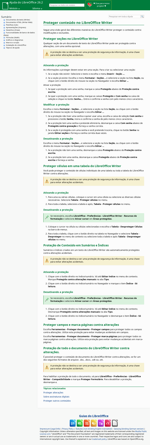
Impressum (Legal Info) (50, 428)
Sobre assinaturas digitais (56, 396)
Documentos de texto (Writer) (18, 19)
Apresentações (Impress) (16, 27)
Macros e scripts (12, 42)
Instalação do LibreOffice (16, 45)
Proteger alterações (53, 392)
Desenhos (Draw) (13, 30)
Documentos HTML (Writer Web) (19, 22)
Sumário (6, 16)
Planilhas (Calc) (12, 25)
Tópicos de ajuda (12, 47)
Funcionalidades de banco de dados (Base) (19, 33)
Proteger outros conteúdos (57, 400)
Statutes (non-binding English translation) (94, 428)
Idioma (36, 8)
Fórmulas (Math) (12, 37)
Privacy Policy (68, 428)
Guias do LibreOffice (94, 416)
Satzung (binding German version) (129, 428)
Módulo (13, 8)
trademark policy (99, 439)
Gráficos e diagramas (14, 40)
